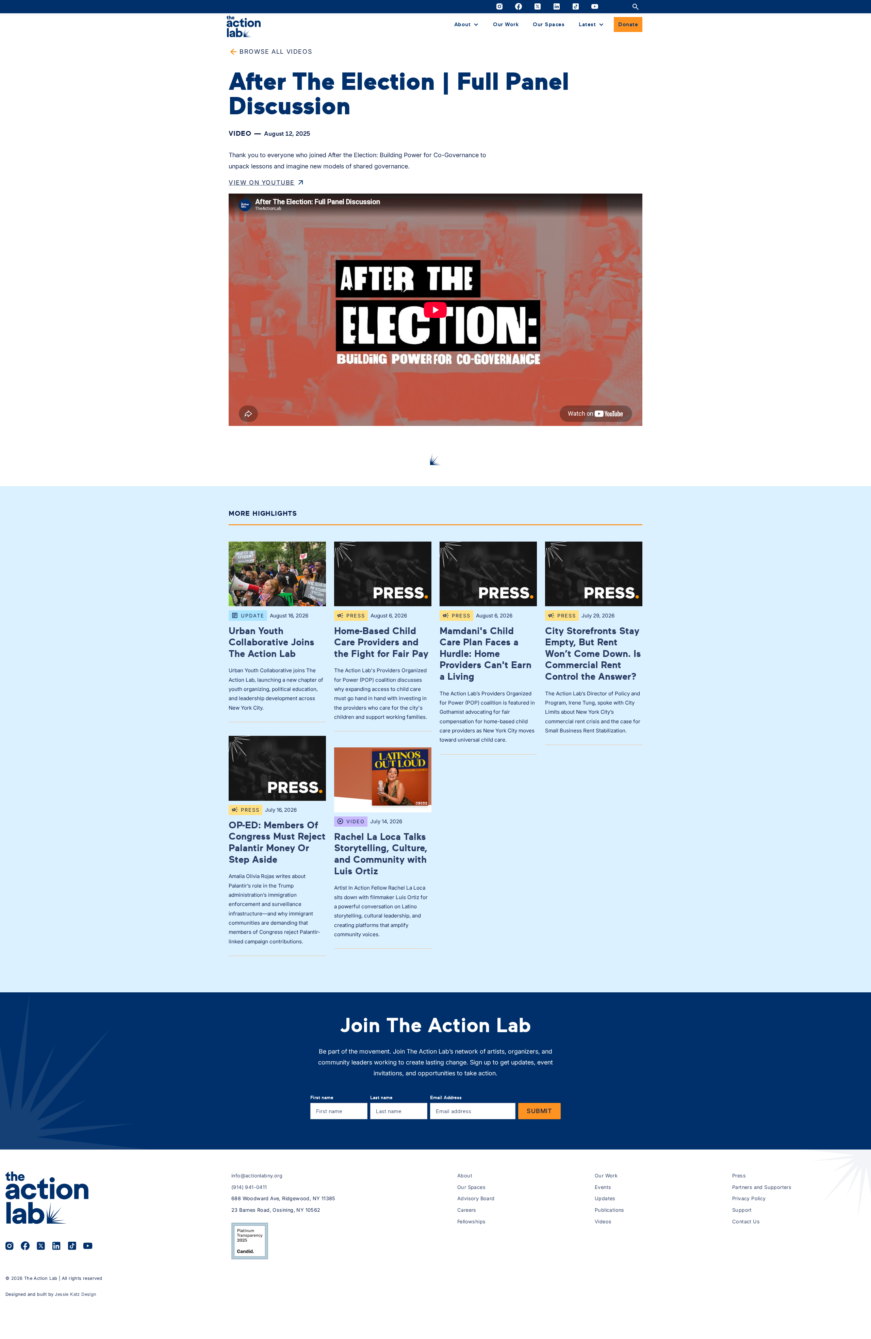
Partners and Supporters (761, 1187)
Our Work (506, 24)
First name (321, 1097)
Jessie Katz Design (75, 1294)
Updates (605, 1198)
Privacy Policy (749, 1198)
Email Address (446, 1097)
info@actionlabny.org (256, 1175)
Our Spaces (548, 24)
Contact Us (746, 1221)
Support (742, 1210)
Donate (628, 24)
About (464, 1175)
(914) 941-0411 (249, 1187)
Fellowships (471, 1221)
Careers (466, 1210)
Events (603, 1187)
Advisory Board (476, 1198)
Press (739, 1175)
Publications (609, 1210)
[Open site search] (635, 6)
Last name (381, 1097)
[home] (244, 26)
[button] (466, 24)
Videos (603, 1221)
